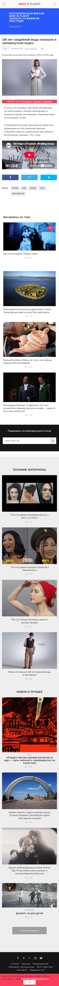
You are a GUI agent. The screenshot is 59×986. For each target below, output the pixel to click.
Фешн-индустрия (18, 193)
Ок (29, 982)
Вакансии (26, 964)
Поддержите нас (37, 970)
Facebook (26, 101)
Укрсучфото (22, 970)
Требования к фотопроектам (21, 967)
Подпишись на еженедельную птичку (29, 431)
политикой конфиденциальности (35, 979)
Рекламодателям (40, 964)
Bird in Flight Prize (45, 967)
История (15, 188)
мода (24, 188)
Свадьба (33, 188)
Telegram (37, 101)
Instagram (47, 101)
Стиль (42, 188)
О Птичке (15, 964)
